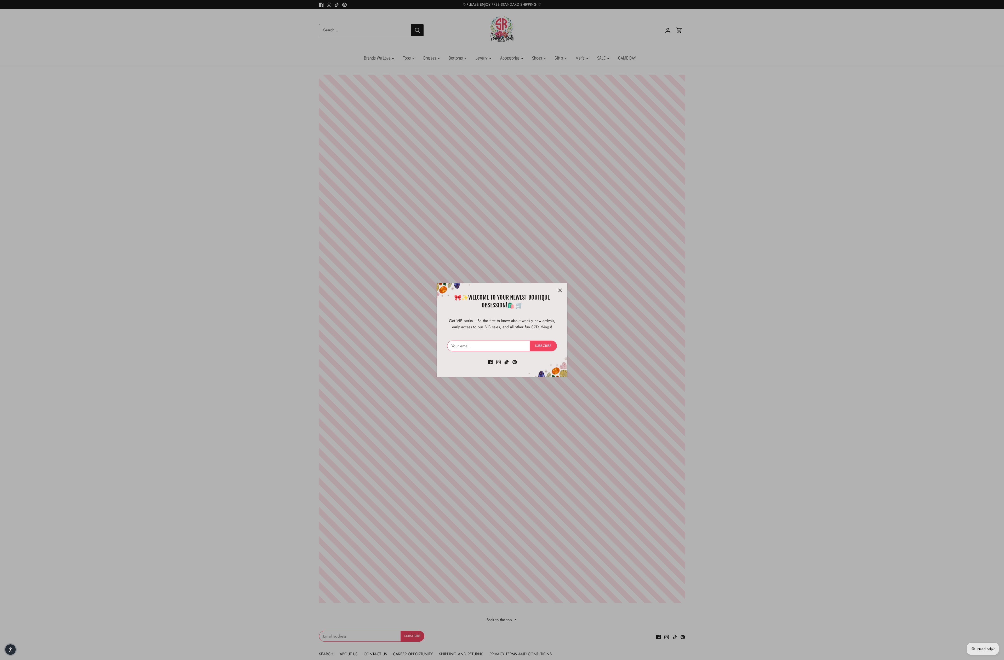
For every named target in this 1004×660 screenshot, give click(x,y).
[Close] (560, 290)
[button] (10, 649)
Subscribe (543, 345)
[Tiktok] (506, 362)
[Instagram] (498, 362)
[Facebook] (490, 362)
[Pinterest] (514, 362)
